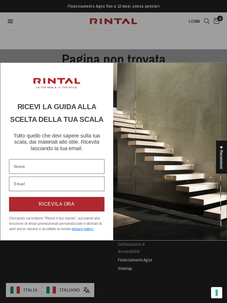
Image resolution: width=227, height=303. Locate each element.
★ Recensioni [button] (221, 157)
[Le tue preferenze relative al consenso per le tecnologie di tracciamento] (216, 292)
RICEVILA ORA (57, 204)
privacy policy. (83, 229)
